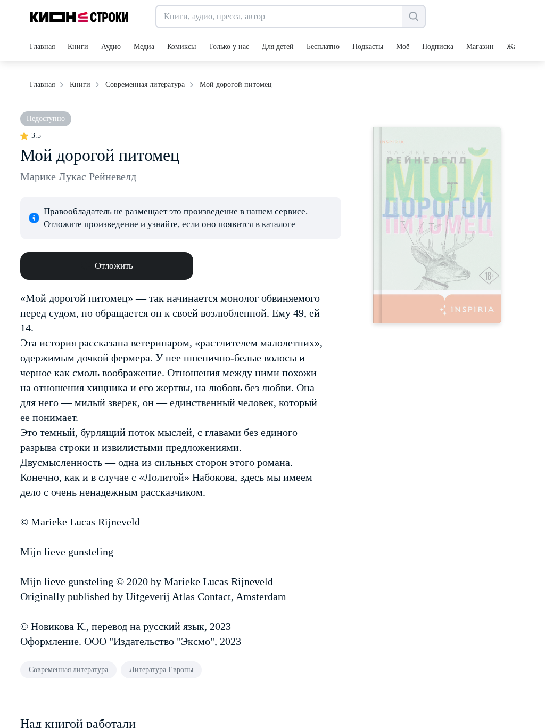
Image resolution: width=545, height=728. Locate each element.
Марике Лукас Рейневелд (78, 176)
